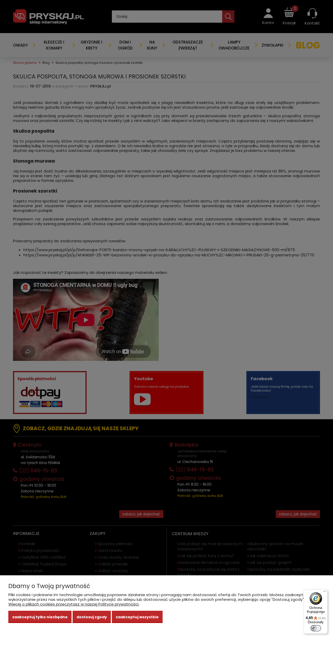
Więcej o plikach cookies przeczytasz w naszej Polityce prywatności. (73, 604)
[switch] (316, 628)
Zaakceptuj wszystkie (137, 617)
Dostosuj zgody (91, 617)
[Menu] (325, 592)
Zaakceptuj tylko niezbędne (40, 617)
